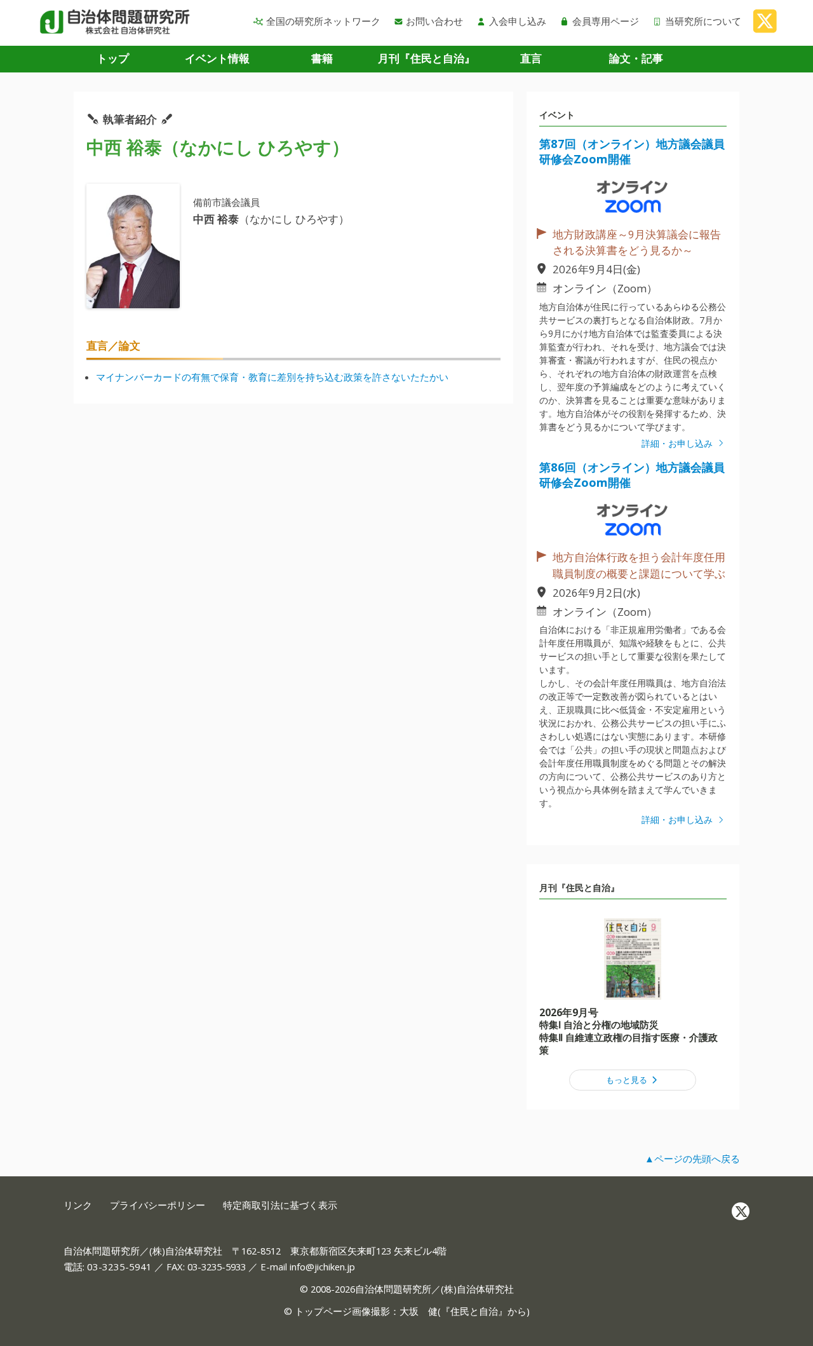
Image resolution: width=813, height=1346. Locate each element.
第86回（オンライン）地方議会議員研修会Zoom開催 (632, 474)
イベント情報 (217, 58)
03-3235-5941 (119, 1266)
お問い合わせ (434, 21)
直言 (531, 58)
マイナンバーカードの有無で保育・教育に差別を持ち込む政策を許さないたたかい (272, 377)
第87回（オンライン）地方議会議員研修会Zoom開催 (632, 151)
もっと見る (627, 1080)
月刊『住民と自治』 (426, 58)
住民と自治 (474, 1311)
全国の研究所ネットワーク (323, 21)
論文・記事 (636, 58)
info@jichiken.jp (322, 1266)
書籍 (322, 58)
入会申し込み (517, 21)
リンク (78, 1205)
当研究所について (703, 21)
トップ (113, 58)
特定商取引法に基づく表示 (280, 1205)
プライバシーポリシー (157, 1205)
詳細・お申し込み (678, 443)
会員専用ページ (605, 21)
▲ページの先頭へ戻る (692, 1158)
